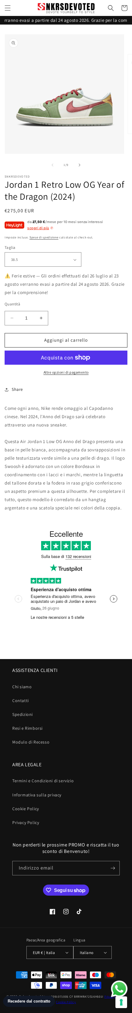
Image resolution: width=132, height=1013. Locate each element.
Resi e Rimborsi (27, 728)
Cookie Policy (25, 808)
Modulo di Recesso (30, 742)
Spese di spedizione (43, 237)
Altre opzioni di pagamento (66, 372)
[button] (7, 8)
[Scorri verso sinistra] (52, 165)
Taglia (10, 247)
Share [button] (17, 389)
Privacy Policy (25, 822)
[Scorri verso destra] (79, 165)
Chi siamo (22, 686)
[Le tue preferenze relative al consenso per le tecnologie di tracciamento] (121, 1002)
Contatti (20, 700)
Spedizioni (22, 714)
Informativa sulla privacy (36, 795)
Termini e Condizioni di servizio (43, 780)
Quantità (12, 304)
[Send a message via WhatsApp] (119, 989)
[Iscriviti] (112, 868)
